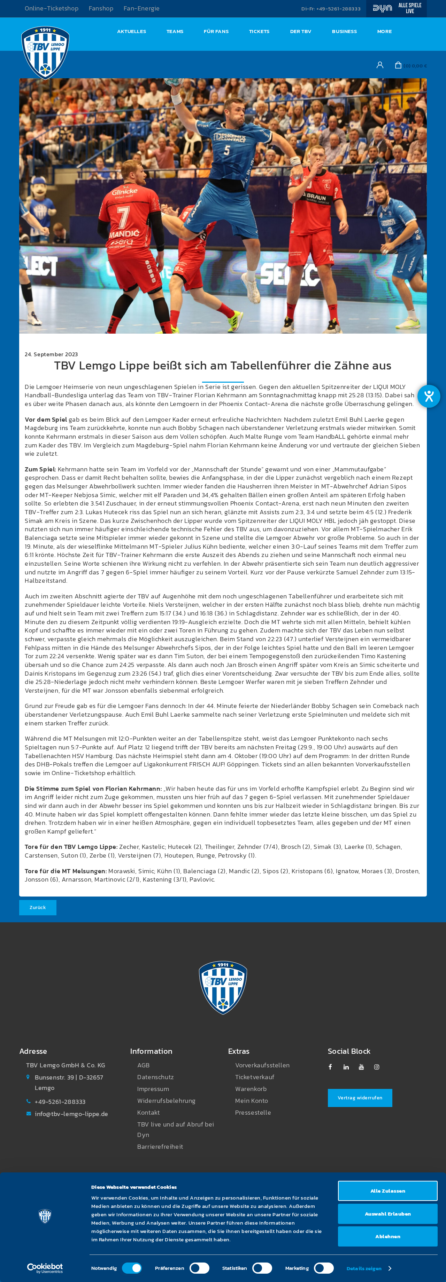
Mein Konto (251, 1100)
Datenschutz (155, 1077)
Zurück (38, 907)
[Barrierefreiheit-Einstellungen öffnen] (428, 396)
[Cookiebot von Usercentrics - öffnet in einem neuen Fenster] (45, 1268)
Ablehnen (387, 1236)
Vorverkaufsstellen (262, 1065)
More (384, 31)
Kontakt (148, 1112)
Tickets (259, 31)
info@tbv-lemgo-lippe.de (71, 1113)
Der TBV (301, 31)
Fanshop (101, 8)
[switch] (199, 1268)
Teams (175, 31)
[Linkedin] (350, 1067)
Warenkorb (251, 1088)
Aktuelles (131, 31)
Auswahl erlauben (388, 1214)
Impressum (153, 1088)
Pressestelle (253, 1112)
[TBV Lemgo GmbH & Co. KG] (45, 55)
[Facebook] (335, 1067)
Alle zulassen (388, 1191)
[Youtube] (365, 1067)
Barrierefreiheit (160, 1146)
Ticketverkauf (255, 1077)
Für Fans (216, 31)
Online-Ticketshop (51, 8)
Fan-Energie (142, 8)
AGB (143, 1065)
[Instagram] (380, 1067)
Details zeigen (364, 1268)
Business (344, 31)
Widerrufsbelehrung (166, 1100)
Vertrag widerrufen (360, 1097)
